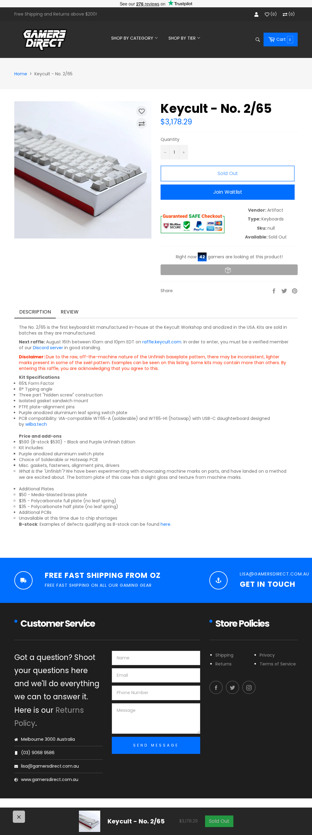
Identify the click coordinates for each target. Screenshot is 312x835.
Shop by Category (132, 38)
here (165, 524)
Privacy (267, 655)
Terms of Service (278, 664)
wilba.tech (36, 424)
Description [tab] (35, 311)
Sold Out (219, 821)
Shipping (224, 655)
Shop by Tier (182, 38)
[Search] (257, 39)
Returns (223, 664)
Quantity (170, 139)
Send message (156, 745)
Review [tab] (70, 311)
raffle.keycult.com (161, 342)
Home (20, 74)
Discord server (48, 348)
